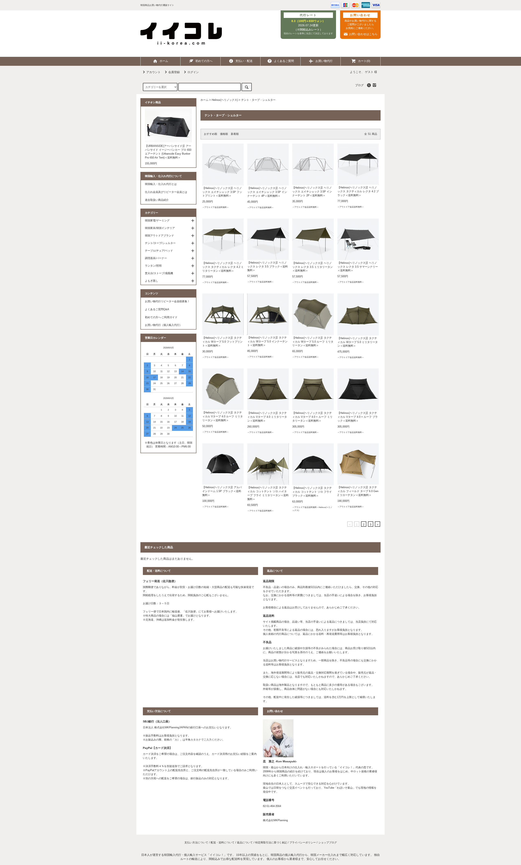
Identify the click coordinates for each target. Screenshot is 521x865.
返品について (245, 842)
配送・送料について (222, 842)
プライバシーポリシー (302, 842)
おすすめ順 (210, 134)
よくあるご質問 (284, 61)
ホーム (164, 61)
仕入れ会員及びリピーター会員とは (166, 192)
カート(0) (364, 61)
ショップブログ (327, 842)
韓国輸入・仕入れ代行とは (161, 184)
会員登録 (174, 72)
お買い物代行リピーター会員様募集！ (167, 301)
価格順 (224, 134)
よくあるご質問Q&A (157, 309)
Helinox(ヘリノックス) (225, 100)
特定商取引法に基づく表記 (271, 842)
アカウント (153, 72)
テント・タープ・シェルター (258, 100)
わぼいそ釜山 (345, 787)
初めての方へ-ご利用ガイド (161, 317)
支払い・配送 (244, 61)
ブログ (359, 85)
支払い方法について (196, 842)
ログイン (193, 72)
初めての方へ (203, 61)
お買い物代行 (324, 61)
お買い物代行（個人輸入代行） (163, 325)
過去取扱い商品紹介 (157, 200)
